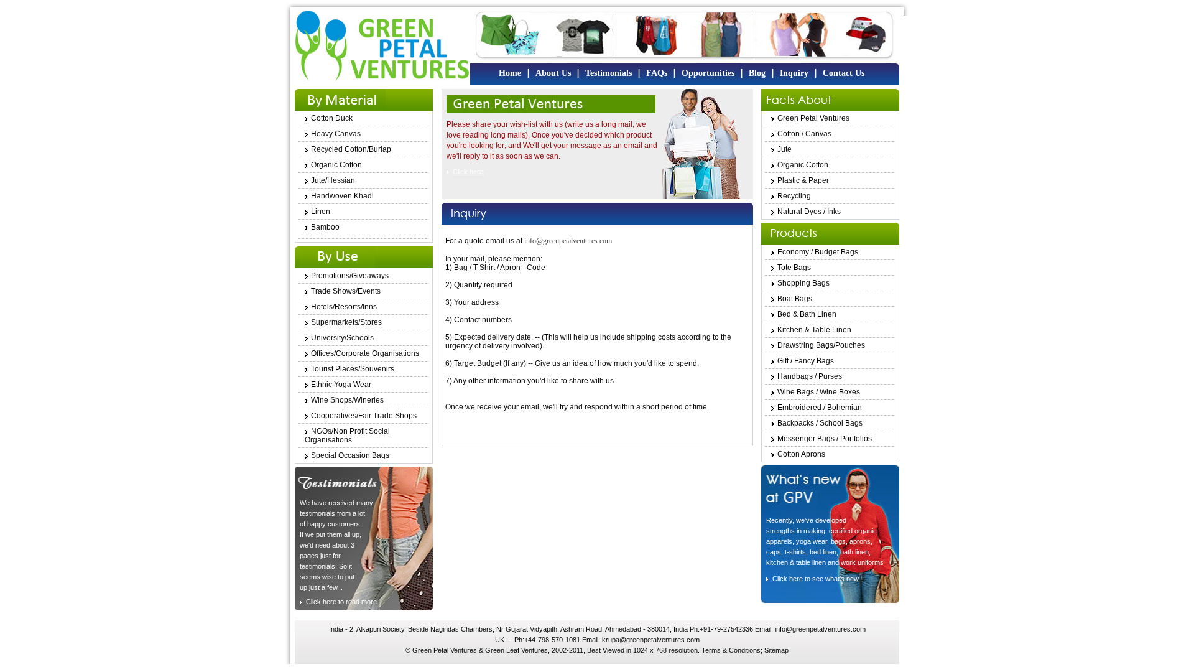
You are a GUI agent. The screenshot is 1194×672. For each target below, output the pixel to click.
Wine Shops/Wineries (347, 400)
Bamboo (325, 227)
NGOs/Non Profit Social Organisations (347, 435)
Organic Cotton (336, 165)
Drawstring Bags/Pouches (821, 345)
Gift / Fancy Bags (805, 361)
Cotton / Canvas (804, 133)
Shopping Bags (803, 283)
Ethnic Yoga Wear (341, 384)
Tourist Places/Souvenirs (352, 369)
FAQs (656, 73)
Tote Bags (794, 267)
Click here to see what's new (815, 578)
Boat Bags (794, 298)
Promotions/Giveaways (350, 275)
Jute (784, 149)
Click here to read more (341, 601)
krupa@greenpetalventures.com (651, 639)
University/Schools (342, 338)
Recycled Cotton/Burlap (351, 149)
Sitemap (776, 650)
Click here (468, 171)
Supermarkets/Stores (346, 322)
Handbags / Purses (809, 376)
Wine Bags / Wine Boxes (818, 392)
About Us (553, 73)
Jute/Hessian (333, 180)
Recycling (794, 196)
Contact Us (843, 73)
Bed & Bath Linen (806, 314)
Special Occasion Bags (350, 455)
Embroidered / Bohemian (819, 407)
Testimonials (608, 73)
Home (510, 73)
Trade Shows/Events (346, 291)
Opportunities (708, 73)
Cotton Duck (332, 118)
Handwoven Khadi (342, 196)
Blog (757, 73)
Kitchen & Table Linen (814, 329)
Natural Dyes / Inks (809, 211)
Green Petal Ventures (813, 118)
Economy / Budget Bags (817, 252)
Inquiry (794, 73)
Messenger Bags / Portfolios (824, 438)
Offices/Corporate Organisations (365, 353)
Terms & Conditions (731, 650)
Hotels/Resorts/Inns (344, 306)
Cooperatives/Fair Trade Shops (364, 415)
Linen (320, 211)
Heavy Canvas (336, 133)
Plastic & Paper (803, 180)
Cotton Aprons (801, 454)
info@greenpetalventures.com (568, 240)
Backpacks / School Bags (820, 423)
